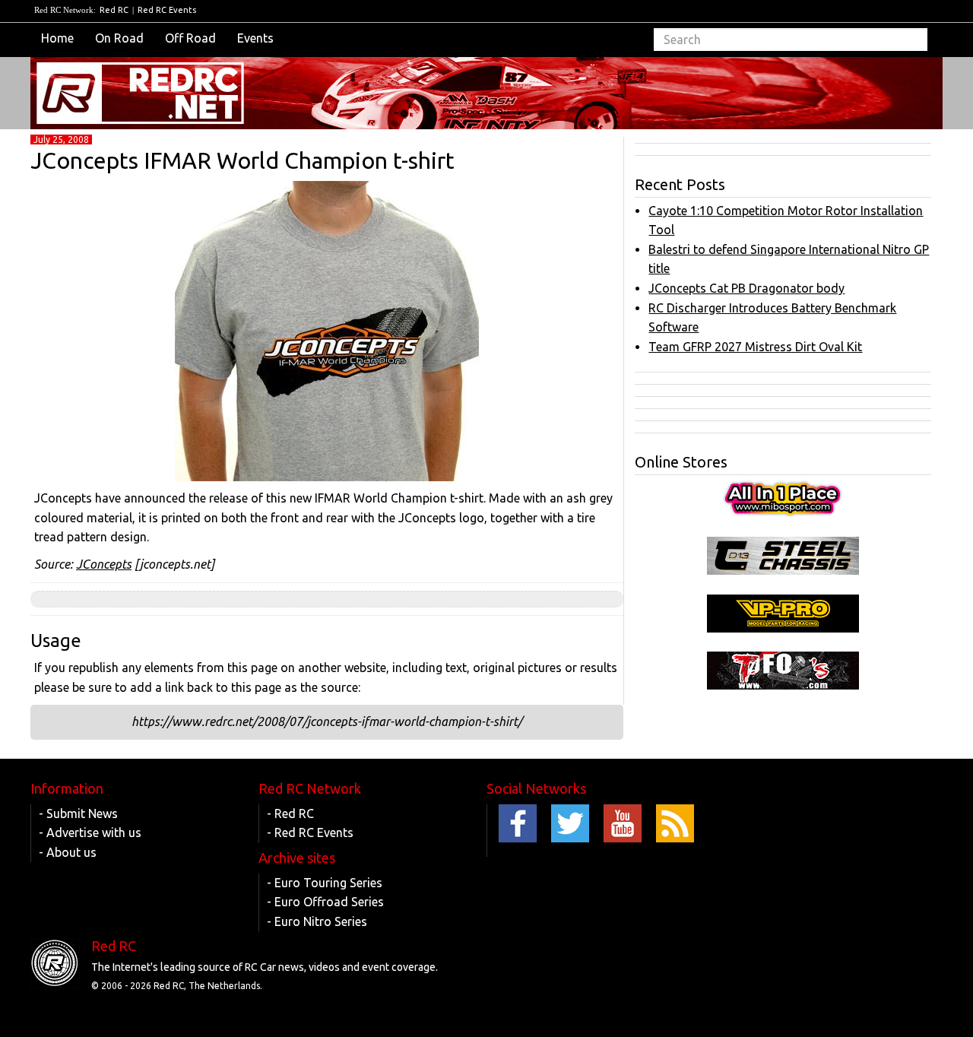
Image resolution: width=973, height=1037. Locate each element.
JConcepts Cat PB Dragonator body (746, 288)
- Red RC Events (310, 832)
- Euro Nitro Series (317, 921)
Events (255, 38)
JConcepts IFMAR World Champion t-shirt (242, 160)
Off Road (190, 38)
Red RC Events (167, 9)
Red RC (114, 9)
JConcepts (104, 564)
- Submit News (78, 813)
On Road (119, 38)
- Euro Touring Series (324, 883)
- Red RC (290, 813)
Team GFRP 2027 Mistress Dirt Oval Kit (755, 347)
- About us (68, 852)
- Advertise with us (90, 832)
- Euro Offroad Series (325, 902)
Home (57, 38)
